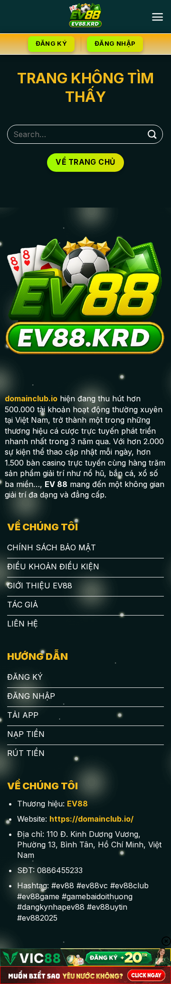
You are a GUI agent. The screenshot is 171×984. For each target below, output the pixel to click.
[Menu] (157, 17)
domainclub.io (31, 398)
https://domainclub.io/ (91, 819)
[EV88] (85, 16)
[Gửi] (152, 134)
